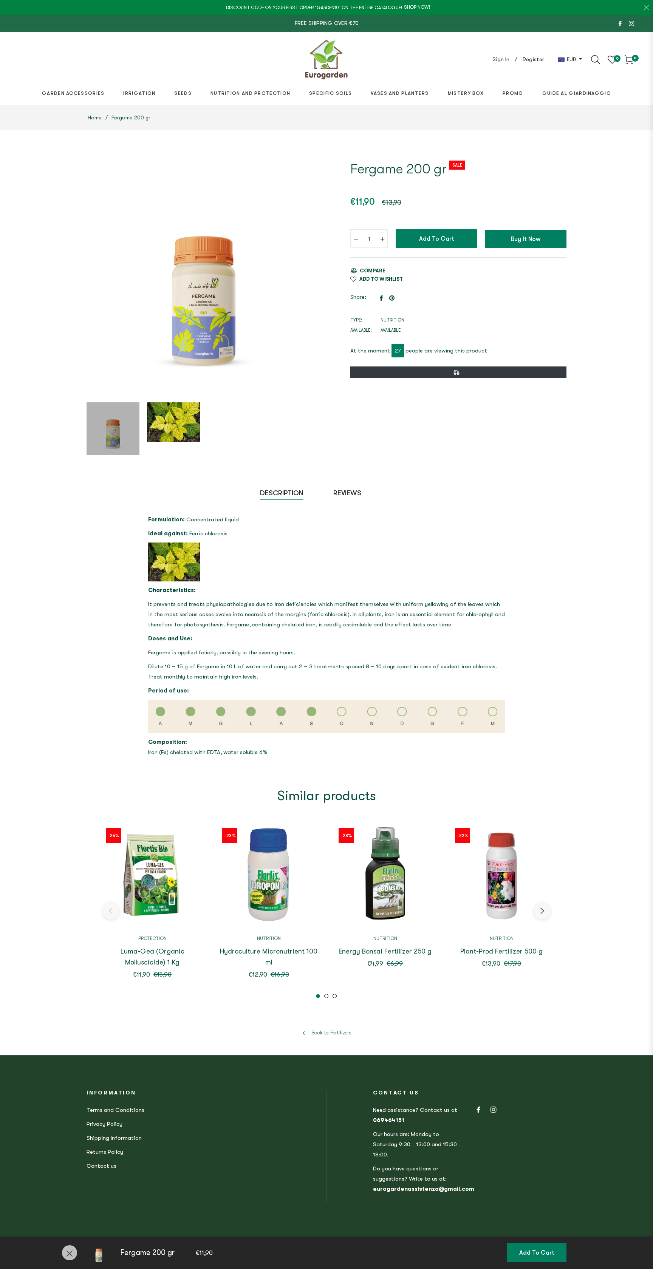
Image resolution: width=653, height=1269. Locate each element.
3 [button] (335, 996)
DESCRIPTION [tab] (281, 493)
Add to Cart (536, 1252)
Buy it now (525, 239)
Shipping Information (114, 1138)
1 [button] (318, 996)
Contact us (101, 1165)
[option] (152, 910)
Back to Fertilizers (330, 1032)
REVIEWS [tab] (348, 493)
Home (95, 117)
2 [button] (326, 996)
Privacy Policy (104, 1124)
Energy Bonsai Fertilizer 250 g (385, 951)
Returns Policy (105, 1151)
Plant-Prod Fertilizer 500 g (501, 951)
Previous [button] (110, 911)
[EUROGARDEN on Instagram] (631, 23)
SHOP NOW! (417, 7)
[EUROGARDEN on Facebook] (620, 23)
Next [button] (542, 911)
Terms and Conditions (115, 1110)
